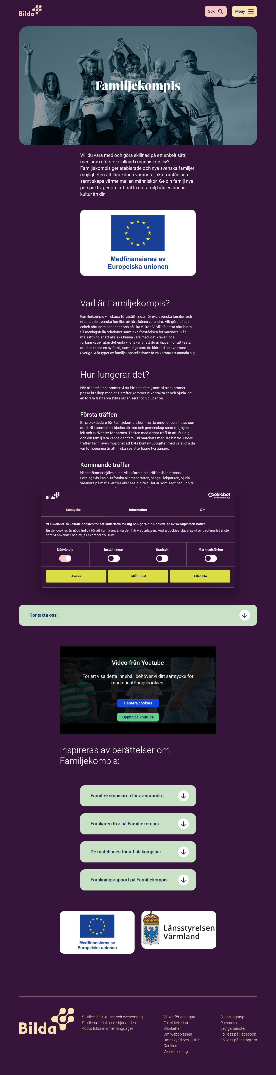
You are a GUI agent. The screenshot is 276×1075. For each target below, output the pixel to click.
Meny (240, 11)
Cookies (170, 1045)
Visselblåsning (175, 1051)
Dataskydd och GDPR (181, 1040)
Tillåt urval (138, 576)
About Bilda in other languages (107, 1028)
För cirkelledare (176, 1022)
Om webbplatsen (177, 1034)
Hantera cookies (138, 703)
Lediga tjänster (233, 1028)
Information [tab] (138, 510)
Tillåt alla (200, 576)
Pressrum (228, 1022)
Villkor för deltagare (179, 1017)
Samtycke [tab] (73, 510)
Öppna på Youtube (138, 717)
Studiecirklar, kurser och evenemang (112, 1017)
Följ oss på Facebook (238, 1034)
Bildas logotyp (232, 1017)
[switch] (114, 558)
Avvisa (76, 576)
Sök (211, 11)
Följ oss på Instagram (238, 1040)
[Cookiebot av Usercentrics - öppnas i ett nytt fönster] (211, 495)
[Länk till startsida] (46, 1022)
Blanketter (172, 1028)
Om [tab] (202, 510)
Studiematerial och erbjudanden (109, 1022)
